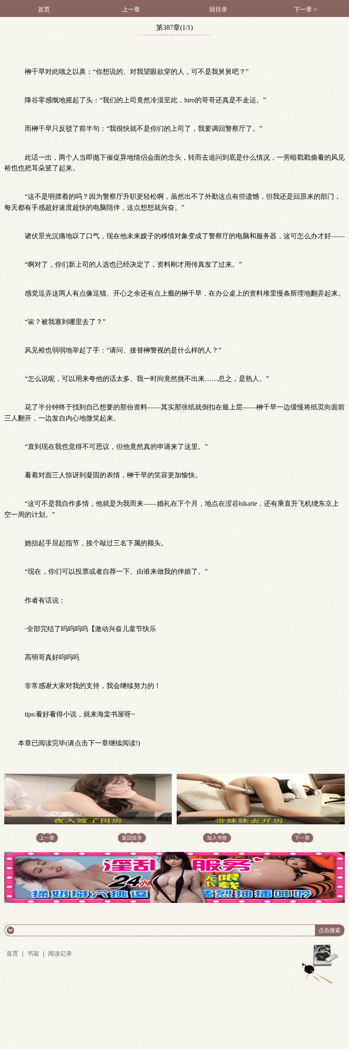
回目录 (218, 9)
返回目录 (132, 838)
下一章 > (305, 9)
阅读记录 (60, 953)
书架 (33, 953)
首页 (44, 9)
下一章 (302, 838)
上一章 (131, 9)
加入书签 (217, 838)
